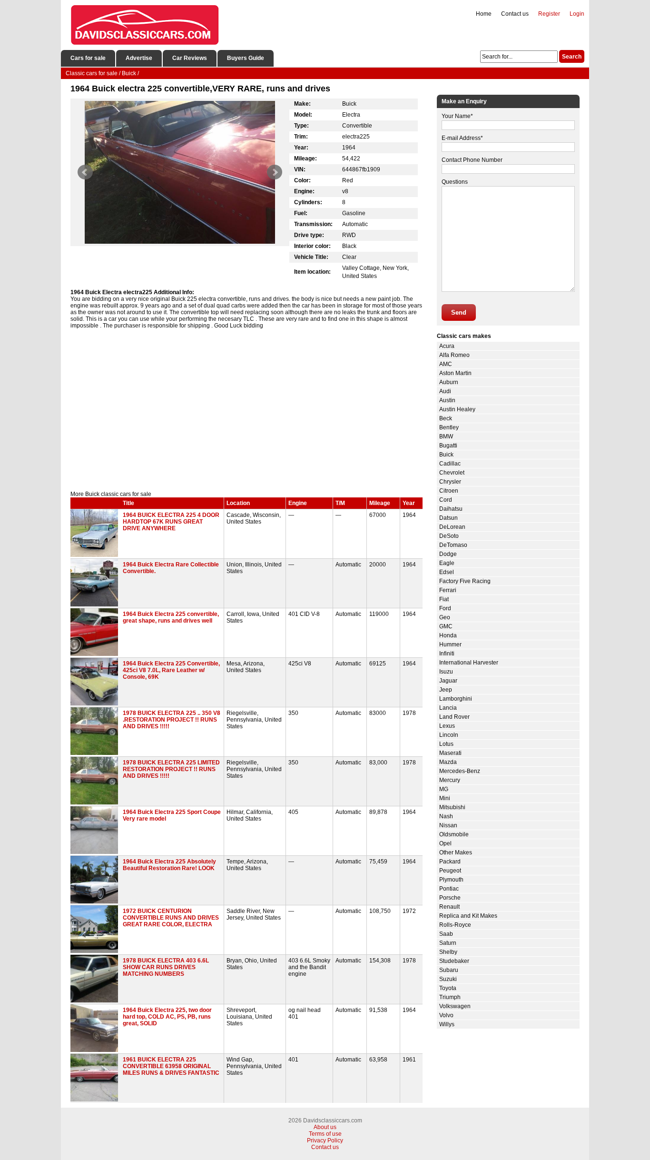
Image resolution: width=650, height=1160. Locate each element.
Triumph (450, 997)
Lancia (448, 707)
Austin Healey (457, 409)
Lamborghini (455, 698)
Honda (448, 635)
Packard (450, 861)
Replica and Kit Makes (468, 915)
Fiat (444, 599)
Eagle (446, 563)
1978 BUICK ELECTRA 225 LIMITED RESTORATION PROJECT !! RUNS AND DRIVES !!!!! (171, 769)
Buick (446, 454)
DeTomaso (453, 545)
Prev (85, 172)
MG (443, 789)
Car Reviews (189, 58)
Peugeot (450, 870)
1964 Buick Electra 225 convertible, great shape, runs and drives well (171, 617)
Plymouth (451, 879)
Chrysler (450, 481)
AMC (445, 364)
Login (577, 13)
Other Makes (455, 852)
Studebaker (454, 961)
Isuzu (446, 671)
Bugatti (448, 445)
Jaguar (448, 680)
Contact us (515, 13)
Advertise (139, 58)
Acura (446, 346)
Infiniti (446, 653)
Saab (446, 934)
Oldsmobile (454, 834)
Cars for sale (88, 58)
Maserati (450, 753)
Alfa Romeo (454, 355)
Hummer (450, 644)
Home (484, 13)
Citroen (448, 490)
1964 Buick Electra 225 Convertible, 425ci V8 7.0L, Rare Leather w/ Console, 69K (171, 670)
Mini (444, 798)
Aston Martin (455, 373)
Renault (449, 906)
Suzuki (448, 979)
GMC (446, 626)
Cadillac (450, 463)
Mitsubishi (452, 807)
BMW (446, 436)
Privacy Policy (325, 1140)
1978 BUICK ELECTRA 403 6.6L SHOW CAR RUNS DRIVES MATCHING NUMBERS (166, 967)
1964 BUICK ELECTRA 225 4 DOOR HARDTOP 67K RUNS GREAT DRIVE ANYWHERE (171, 522)
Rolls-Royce (455, 925)
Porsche (450, 897)
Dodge (448, 554)
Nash (446, 816)
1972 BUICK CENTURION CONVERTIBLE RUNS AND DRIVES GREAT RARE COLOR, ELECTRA (171, 918)
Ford (445, 608)
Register (549, 13)
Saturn (447, 943)
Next (274, 172)
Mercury (449, 780)
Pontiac (449, 888)
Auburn (448, 382)
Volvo (446, 1015)
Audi (445, 391)
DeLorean (452, 527)
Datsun (448, 518)
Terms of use (325, 1133)
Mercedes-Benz (459, 771)
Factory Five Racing (465, 581)
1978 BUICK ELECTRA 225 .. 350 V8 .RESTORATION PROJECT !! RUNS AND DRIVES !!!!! (171, 720)
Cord (445, 499)
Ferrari (447, 590)
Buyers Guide (245, 58)
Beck (445, 418)
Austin (447, 400)
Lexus (447, 726)
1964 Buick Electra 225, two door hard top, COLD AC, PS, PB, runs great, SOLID (167, 1017)
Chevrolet (451, 472)
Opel (445, 843)
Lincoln (448, 735)
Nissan (448, 825)
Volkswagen (455, 1006)
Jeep (445, 689)
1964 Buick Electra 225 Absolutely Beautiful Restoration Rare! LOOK (169, 865)
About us (325, 1127)
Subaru (448, 970)
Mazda (448, 762)
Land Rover (454, 717)
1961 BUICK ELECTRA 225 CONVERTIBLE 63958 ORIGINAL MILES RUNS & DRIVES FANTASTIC (171, 1066)
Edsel (446, 572)
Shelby (448, 952)
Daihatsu (451, 509)
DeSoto (449, 536)
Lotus (446, 744)
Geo (444, 617)
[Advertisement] (246, 409)
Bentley (449, 427)
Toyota (447, 988)
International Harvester (468, 662)
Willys (446, 1024)
